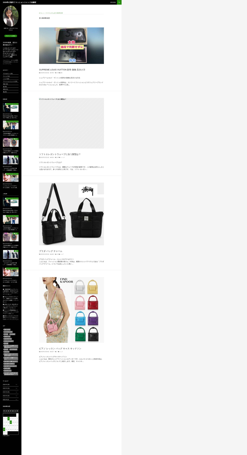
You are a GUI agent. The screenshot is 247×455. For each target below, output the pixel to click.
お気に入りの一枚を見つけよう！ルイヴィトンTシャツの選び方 (10, 306)
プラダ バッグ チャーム (50, 251)
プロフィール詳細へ (10, 36)
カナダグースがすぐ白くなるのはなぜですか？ (11, 373)
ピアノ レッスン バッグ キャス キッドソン (60, 348)
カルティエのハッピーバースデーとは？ (11, 355)
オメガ (6, 343)
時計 (5, 84)
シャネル (12, 334)
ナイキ (6, 334)
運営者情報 (113, 2)
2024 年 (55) (6, 392)
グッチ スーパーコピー (9, 53)
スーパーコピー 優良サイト (10, 55)
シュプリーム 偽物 (7, 56)
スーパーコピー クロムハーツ (10, 50)
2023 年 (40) (6, 395)
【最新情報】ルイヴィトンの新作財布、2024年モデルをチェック (10, 291)
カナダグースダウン (9, 363)
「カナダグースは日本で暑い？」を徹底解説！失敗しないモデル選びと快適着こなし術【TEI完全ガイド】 (10, 169)
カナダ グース (8, 338)
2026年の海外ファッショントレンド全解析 (19, 2)
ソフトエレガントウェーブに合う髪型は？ (60, 154)
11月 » (7, 435)
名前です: (6, 28)
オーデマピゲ (13, 349)
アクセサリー (8, 73)
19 (57, 254)
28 (57, 157)
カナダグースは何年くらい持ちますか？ (11, 346)
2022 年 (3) (6, 399)
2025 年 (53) (6, 388)
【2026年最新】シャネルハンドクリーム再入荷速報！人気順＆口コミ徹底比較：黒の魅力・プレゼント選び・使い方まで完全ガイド (10, 134)
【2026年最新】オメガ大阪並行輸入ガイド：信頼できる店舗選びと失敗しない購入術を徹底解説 (10, 152)
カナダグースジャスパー (10, 366)
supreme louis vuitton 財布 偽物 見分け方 (62, 69)
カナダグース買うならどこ (11, 361)
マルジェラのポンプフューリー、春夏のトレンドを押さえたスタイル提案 (10, 298)
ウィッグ (62, 157)
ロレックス (7, 329)
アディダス (7, 368)
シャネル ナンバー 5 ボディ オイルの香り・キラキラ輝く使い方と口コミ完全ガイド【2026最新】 (10, 186)
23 (4, 429)
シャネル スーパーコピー (9, 48)
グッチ (6, 349)
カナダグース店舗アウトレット (11, 358)
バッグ (61, 254)
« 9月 (4, 435)
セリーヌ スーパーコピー (9, 51)
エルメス (7, 351)
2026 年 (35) (6, 384)
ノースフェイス (8, 331)
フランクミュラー (9, 341)
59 (57, 72)
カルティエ (7, 336)
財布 (61, 72)
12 (10, 422)
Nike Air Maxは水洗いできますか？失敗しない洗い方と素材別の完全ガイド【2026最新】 (10, 117)
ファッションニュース (10, 81)
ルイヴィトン (8, 370)
